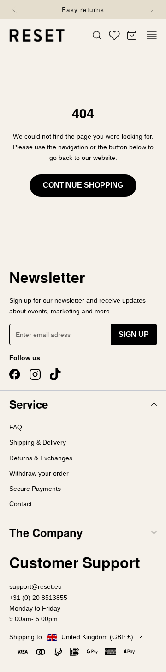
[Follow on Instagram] (35, 374)
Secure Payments (35, 488)
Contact (20, 503)
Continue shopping (83, 185)
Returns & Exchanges (40, 458)
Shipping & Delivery (37, 442)
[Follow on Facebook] (14, 374)
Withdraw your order (39, 473)
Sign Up (134, 334)
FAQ (15, 427)
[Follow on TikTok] (55, 374)
